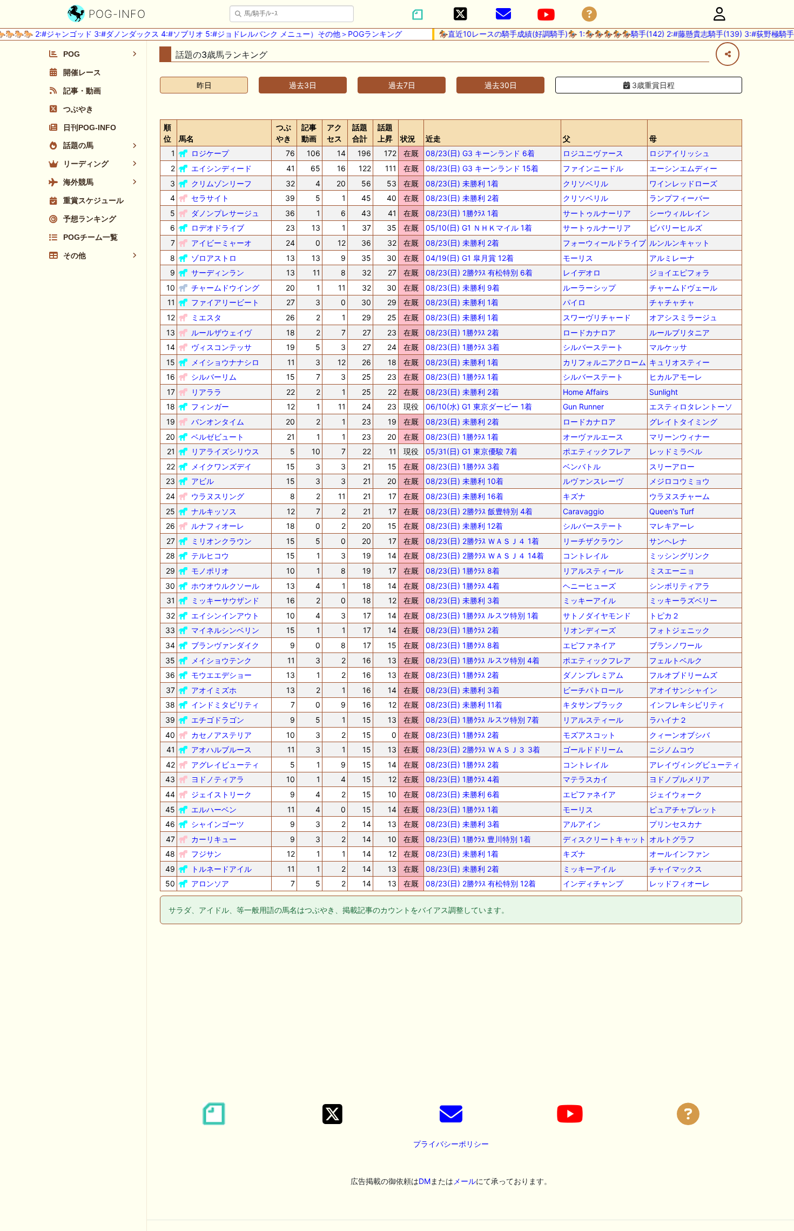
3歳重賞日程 (652, 85)
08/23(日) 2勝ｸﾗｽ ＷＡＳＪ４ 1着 (482, 541)
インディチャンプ (593, 883)
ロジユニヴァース (593, 153)
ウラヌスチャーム (679, 496)
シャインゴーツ (217, 824)
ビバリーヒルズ (675, 227)
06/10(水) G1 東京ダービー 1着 (479, 406)
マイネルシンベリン (225, 630)
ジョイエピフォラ (679, 272)
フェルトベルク (675, 660)
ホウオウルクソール (225, 585)
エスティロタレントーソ (690, 406)
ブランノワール (675, 645)
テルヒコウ (210, 555)
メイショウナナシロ (225, 362)
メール (464, 1181)
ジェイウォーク (675, 794)
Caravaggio (583, 511)
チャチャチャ (672, 302)
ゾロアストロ (214, 258)
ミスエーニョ (672, 570)
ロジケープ (210, 153)
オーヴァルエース (593, 436)
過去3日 (303, 85)
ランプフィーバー (679, 198)
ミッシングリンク (679, 555)
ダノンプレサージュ (225, 213)
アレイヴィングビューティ (694, 764)
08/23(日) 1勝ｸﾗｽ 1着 (462, 213)
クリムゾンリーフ (221, 183)
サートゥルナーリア (597, 213)
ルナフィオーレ (217, 525)
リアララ (206, 391)
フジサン (206, 853)
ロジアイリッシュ (679, 153)
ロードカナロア (589, 332)
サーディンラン (217, 272)
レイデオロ (582, 272)
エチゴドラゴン (217, 719)
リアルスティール (593, 570)
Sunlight (663, 391)
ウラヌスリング (217, 496)
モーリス (578, 258)
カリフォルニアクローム (604, 362)
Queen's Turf (671, 511)
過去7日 (401, 85)
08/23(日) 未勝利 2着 (462, 198)
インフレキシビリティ (687, 704)
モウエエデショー (221, 675)
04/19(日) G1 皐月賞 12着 (470, 258)
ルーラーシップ (589, 287)
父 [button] (566, 138)
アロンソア (210, 883)
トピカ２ (664, 615)
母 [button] (653, 138)
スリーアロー (672, 466)
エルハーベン (214, 809)
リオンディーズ (589, 630)
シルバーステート (593, 347)
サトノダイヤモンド (597, 615)
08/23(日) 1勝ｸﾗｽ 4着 (463, 585)
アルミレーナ (672, 258)
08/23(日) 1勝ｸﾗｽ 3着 (463, 347)
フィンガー (210, 406)
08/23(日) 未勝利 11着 (464, 704)
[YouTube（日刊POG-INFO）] (546, 14)
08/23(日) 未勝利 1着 (462, 183)
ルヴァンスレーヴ (593, 481)
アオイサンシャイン (683, 690)
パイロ (574, 302)
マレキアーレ (672, 525)
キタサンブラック (593, 704)
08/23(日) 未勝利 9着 (463, 287)
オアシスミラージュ (683, 317)
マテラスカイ (585, 779)
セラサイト (210, 198)
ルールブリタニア (679, 332)
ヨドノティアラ (217, 779)
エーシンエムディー (683, 168)
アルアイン (582, 824)
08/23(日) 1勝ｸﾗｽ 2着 (462, 332)
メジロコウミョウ (679, 481)
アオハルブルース (221, 749)
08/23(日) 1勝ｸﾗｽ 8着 (463, 570)
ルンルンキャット (679, 242)
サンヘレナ (668, 541)
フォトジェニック (679, 630)
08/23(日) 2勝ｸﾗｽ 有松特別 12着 (481, 883)
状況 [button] (407, 138)
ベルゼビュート (217, 436)
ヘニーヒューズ (589, 585)
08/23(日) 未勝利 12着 (464, 525)
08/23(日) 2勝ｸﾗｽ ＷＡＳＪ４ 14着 (485, 555)
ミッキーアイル (589, 600)
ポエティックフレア (597, 451)
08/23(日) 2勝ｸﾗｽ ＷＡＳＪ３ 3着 (483, 749)
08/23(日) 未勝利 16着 (464, 496)
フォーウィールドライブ (604, 242)
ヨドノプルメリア (679, 779)
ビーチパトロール (593, 690)
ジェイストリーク (221, 794)
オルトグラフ (672, 839)
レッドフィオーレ (679, 883)
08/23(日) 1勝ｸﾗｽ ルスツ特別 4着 (483, 660)
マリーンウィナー (679, 436)
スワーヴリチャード (597, 317)
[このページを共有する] (727, 54)
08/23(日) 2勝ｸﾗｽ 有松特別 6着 (479, 272)
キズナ (574, 496)
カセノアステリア (221, 734)
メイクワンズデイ (221, 466)
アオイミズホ (214, 690)
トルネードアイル (221, 868)
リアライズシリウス (225, 451)
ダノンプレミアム (593, 675)
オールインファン (679, 853)
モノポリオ (210, 570)
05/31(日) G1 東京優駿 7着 (471, 451)
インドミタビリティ (225, 704)
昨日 (204, 85)
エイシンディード (221, 168)
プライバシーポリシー (451, 1143)
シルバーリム (214, 376)
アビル (202, 481)
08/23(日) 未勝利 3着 (463, 600)
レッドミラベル (675, 451)
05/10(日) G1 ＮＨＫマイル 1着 (479, 227)
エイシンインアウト (225, 615)
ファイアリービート (225, 302)
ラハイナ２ (668, 719)
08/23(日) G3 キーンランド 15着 (482, 168)
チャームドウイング (225, 287)
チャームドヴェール (683, 287)
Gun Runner (583, 406)
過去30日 (501, 85)
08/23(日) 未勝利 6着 (463, 794)
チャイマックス (675, 868)
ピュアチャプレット (683, 809)
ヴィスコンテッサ (221, 347)
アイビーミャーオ (221, 242)
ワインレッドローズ (683, 183)
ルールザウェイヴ (221, 332)
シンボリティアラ (679, 585)
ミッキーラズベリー (683, 600)
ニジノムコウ (672, 749)
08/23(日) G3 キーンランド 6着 (480, 153)
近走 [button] (433, 138)
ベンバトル (582, 466)
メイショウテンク (221, 660)
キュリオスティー (679, 362)
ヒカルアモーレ (675, 376)
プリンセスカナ (675, 824)
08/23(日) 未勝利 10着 (464, 481)
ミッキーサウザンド (225, 600)
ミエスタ (206, 317)
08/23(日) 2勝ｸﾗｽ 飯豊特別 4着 (479, 511)
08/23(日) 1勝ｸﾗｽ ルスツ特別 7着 (482, 719)
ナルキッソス (214, 511)
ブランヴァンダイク (225, 645)
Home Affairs (585, 391)
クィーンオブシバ (679, 734)
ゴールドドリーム (593, 749)
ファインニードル (593, 168)
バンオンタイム (217, 421)
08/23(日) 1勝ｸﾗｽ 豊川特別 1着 (478, 839)
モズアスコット (589, 734)
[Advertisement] (451, 1015)
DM (424, 1181)
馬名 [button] (186, 138)
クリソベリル (585, 183)
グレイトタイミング (683, 421)
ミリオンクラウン (221, 541)
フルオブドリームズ (683, 675)
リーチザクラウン (593, 541)
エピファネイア (589, 645)
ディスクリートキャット (604, 839)
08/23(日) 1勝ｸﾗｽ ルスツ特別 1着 (482, 615)
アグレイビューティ (225, 764)
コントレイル (585, 555)
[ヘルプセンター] (589, 14)
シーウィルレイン (679, 213)
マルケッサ (668, 347)
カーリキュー (214, 839)
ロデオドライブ (217, 227)
